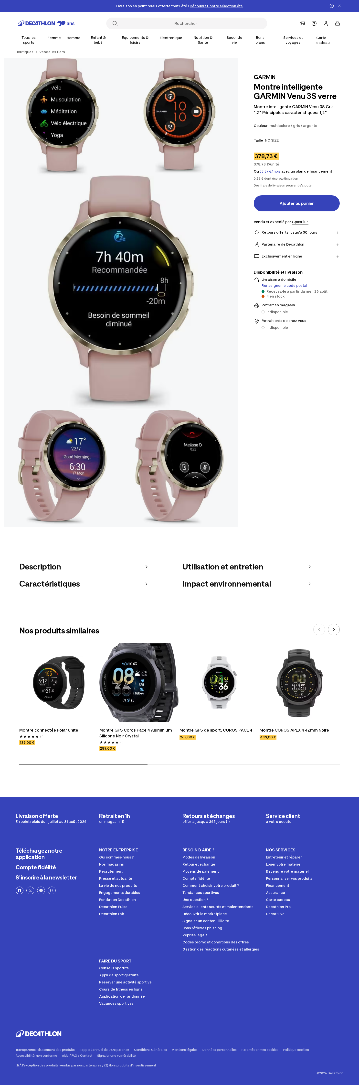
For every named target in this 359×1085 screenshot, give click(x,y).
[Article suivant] (334, 629)
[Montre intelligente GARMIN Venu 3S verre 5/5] (179, 468)
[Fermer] (339, 6)
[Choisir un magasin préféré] (302, 23)
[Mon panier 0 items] (337, 23)
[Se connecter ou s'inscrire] (326, 23)
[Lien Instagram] (52, 890)
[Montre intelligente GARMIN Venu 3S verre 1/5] (179, 117)
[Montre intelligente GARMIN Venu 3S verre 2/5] (62, 117)
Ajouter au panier (297, 203)
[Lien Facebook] (19, 890)
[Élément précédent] (319, 629)
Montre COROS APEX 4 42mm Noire (294, 730)
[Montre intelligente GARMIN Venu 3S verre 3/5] (121, 293)
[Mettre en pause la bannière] (332, 6)
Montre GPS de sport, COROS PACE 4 (216, 730)
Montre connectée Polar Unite (48, 730)
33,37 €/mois (270, 171)
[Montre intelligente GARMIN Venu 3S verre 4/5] (62, 468)
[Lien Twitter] (30, 890)
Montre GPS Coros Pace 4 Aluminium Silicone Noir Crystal (136, 733)
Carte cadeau (323, 40)
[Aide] (314, 23)
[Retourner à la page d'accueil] (46, 23)
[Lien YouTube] (41, 890)
